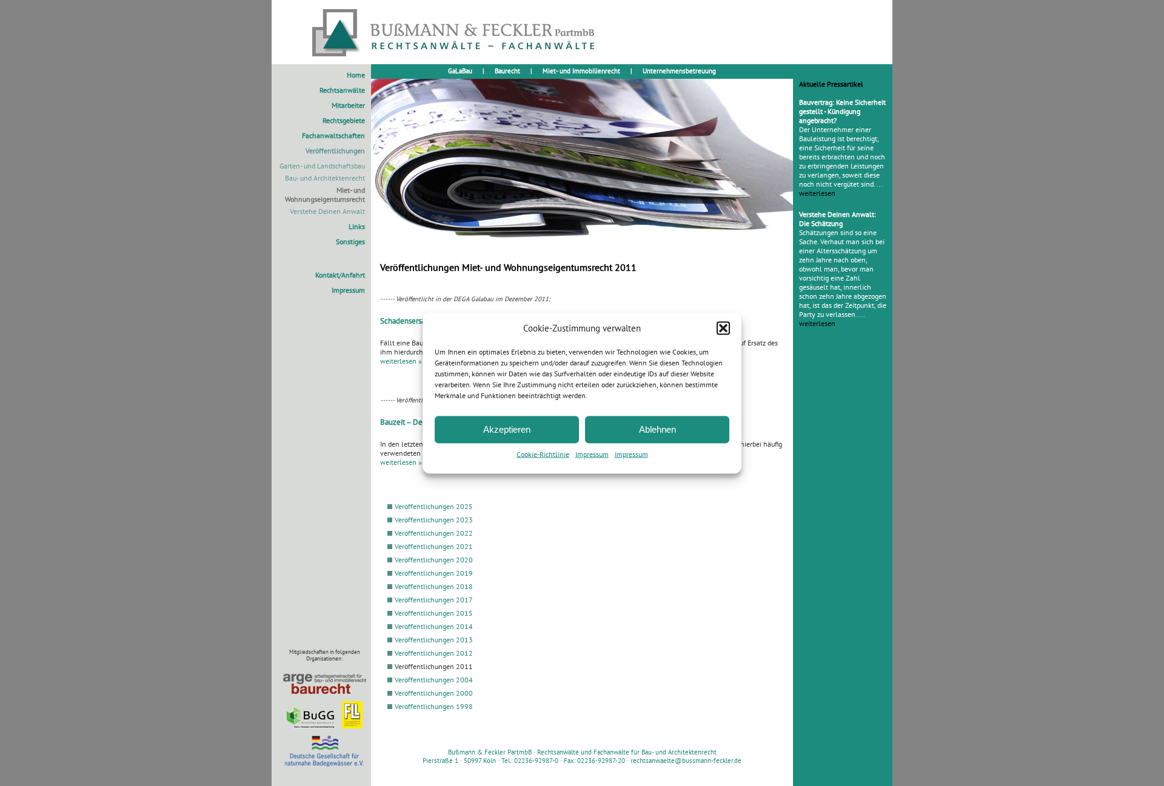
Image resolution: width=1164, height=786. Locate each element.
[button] (723, 328)
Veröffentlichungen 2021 (434, 546)
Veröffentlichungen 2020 (434, 559)
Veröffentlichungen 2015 (434, 613)
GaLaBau (460, 71)
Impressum (592, 453)
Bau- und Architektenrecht (325, 177)
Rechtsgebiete (344, 120)
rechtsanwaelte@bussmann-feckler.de (685, 760)
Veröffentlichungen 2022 (434, 533)
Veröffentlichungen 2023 (434, 519)
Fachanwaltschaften (333, 135)
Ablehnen (657, 429)
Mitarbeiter (348, 105)
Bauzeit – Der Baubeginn (421, 421)
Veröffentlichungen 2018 (434, 586)
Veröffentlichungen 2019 (434, 573)
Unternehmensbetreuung (679, 71)
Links (357, 226)
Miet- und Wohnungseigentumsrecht (325, 194)
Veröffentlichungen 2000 (434, 693)
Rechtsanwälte (342, 90)
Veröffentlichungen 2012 (434, 653)
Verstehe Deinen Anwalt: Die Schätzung (837, 219)
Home (356, 74)
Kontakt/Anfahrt (340, 274)
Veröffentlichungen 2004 (434, 679)
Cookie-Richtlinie (543, 453)
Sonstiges (350, 241)
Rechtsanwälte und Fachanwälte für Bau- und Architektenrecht (627, 752)
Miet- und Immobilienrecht (581, 71)
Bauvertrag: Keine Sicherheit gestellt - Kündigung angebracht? (842, 111)
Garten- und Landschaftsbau (322, 165)
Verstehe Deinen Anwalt (327, 211)
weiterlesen (817, 193)
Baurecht (507, 71)
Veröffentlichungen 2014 (434, 626)
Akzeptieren (506, 429)
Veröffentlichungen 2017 (434, 599)
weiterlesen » (401, 360)
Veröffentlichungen (335, 150)
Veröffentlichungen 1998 (434, 706)
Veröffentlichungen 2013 (434, 639)
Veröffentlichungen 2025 (434, 506)
